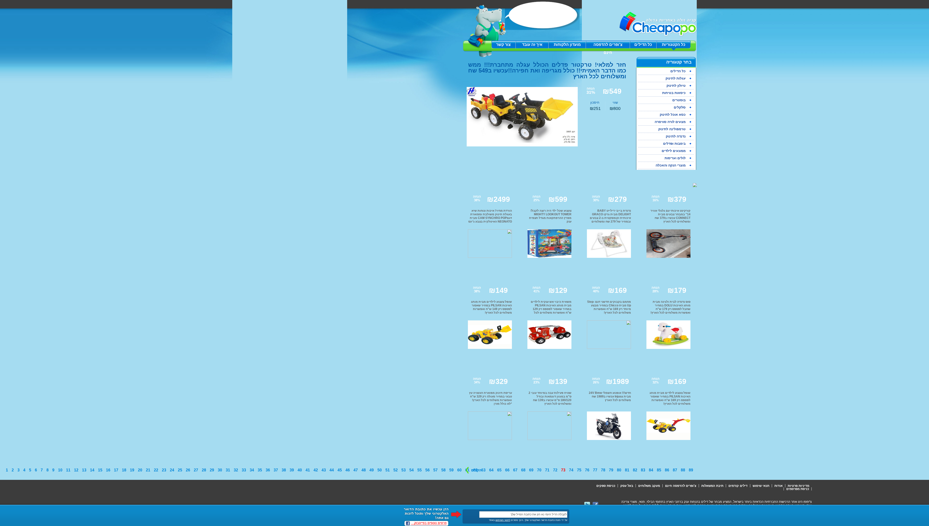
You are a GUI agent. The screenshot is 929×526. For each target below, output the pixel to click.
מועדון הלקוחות (567, 45)
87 (675, 470)
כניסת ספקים (605, 485)
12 (76, 470)
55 (419, 470)
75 (579, 470)
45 (339, 470)
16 (108, 470)
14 (92, 470)
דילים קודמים (738, 485)
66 (507, 470)
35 (260, 470)
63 (483, 470)
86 (667, 470)
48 (363, 470)
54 (411, 470)
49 (371, 470)
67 (515, 470)
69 (531, 470)
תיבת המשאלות (712, 485)
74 (571, 470)
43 (324, 470)
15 (100, 470)
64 (491, 470)
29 (212, 470)
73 (563, 470)
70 (539, 470)
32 (236, 470)
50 (379, 470)
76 (587, 470)
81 (627, 470)
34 (252, 470)
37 (276, 470)
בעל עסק (626, 485)
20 (140, 470)
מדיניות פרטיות (798, 485)
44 (332, 470)
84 (651, 470)
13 (84, 470)
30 (220, 470)
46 (347, 470)
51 (387, 470)
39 (292, 470)
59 (451, 470)
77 (595, 470)
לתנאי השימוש (502, 520)
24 (172, 470)
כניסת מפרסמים (797, 488)
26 (188, 470)
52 (395, 470)
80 (619, 470)
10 (60, 470)
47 (355, 470)
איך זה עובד (532, 45)
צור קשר (503, 45)
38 (284, 470)
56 (427, 470)
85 (659, 470)
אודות (778, 485)
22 (156, 470)
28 (204, 470)
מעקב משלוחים (649, 485)
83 (643, 470)
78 (603, 470)
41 (308, 470)
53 (403, 470)
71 (547, 470)
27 (196, 470)
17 (116, 470)
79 (611, 470)
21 (148, 470)
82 (635, 470)
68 (523, 470)
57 (435, 470)
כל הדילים (643, 45)
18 (124, 470)
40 (300, 470)
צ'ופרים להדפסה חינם (607, 46)
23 (164, 470)
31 (228, 470)
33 (244, 470)
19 (132, 470)
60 (459, 470)
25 (180, 470)
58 (443, 470)
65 (499, 470)
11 (68, 470)
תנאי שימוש (761, 485)
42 (316, 470)
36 (268, 470)
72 (555, 470)
